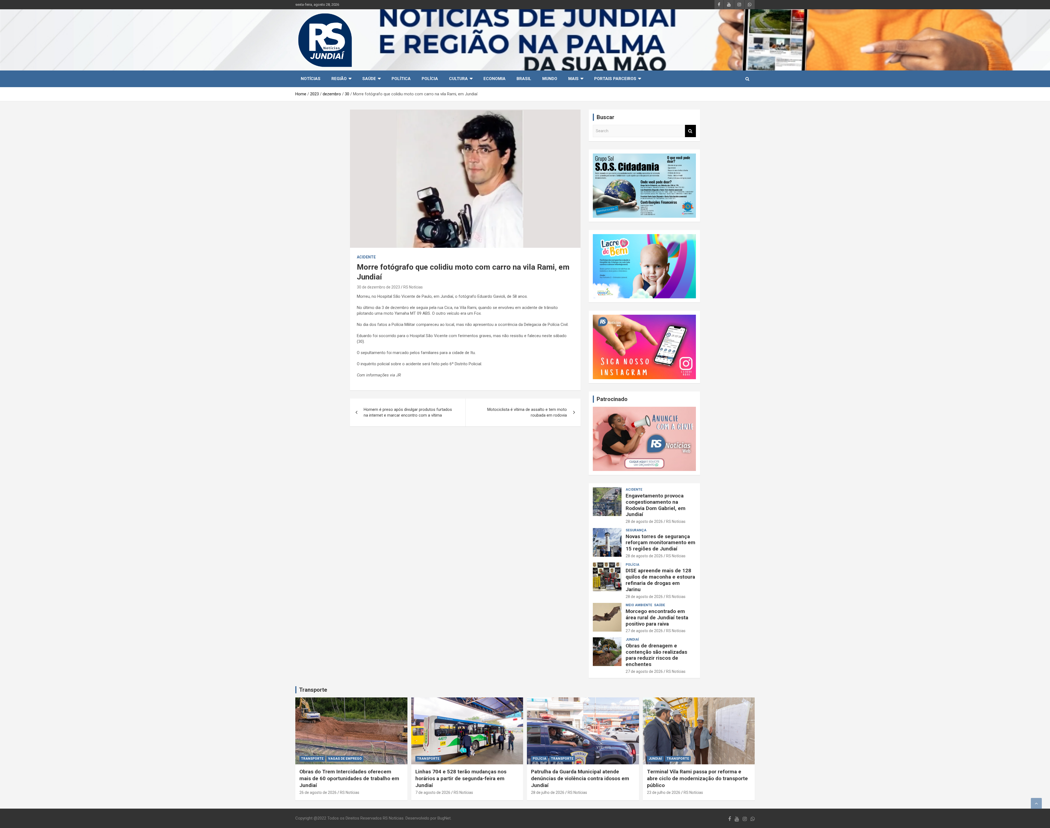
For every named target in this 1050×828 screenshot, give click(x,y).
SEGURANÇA (636, 530)
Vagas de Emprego (345, 759)
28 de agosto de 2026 (644, 521)
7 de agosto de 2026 (432, 792)
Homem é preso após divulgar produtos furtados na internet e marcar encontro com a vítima (408, 412)
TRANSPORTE (312, 759)
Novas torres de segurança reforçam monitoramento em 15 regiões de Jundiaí (660, 542)
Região (339, 78)
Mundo (549, 78)
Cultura (458, 78)
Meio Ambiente (639, 605)
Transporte (313, 689)
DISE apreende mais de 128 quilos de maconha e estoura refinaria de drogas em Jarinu (660, 579)
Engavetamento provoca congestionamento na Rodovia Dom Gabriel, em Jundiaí (656, 505)
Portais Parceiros (615, 78)
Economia (494, 78)
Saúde (369, 78)
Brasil (524, 78)
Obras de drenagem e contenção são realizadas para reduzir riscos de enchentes (656, 655)
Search (690, 131)
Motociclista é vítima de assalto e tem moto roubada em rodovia (527, 412)
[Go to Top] (1036, 803)
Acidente (366, 257)
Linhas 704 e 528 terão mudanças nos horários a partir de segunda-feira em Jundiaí (460, 778)
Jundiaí (632, 639)
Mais (573, 78)
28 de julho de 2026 (547, 792)
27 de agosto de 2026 (644, 631)
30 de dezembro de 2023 (378, 287)
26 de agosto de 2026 (318, 792)
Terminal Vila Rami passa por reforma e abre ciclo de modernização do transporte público (697, 778)
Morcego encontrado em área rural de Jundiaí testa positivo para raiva (657, 617)
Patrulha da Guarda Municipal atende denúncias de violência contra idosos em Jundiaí (580, 778)
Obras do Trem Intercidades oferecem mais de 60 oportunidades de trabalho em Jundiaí (349, 778)
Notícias (310, 78)
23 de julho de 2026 (663, 792)
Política (401, 78)
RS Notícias (413, 287)
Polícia (430, 78)
